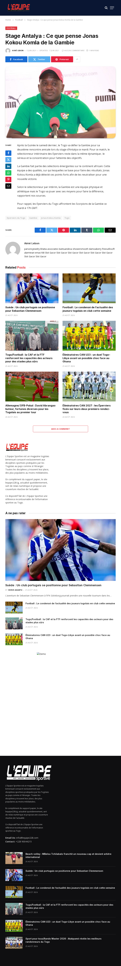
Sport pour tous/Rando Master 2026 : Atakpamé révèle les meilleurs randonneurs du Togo (63, 940)
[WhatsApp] (8, 173)
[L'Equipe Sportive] (19, 7)
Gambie (33, 217)
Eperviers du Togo (16, 217)
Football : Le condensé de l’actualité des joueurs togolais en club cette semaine (88, 309)
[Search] (106, 7)
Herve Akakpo (15, 590)
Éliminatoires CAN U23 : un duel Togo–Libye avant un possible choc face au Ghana (86, 358)
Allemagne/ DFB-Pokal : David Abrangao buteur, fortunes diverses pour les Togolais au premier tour (30, 409)
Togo (67, 217)
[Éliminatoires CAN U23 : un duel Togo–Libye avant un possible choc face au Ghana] (89, 336)
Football (11, 28)
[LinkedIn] (8, 166)
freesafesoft (108, 248)
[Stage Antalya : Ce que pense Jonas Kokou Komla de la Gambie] (60, 102)
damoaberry (95, 248)
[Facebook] (8, 153)
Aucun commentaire (74, 50)
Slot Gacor (50, 252)
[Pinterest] (8, 179)
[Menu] (112, 7)
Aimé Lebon (17, 50)
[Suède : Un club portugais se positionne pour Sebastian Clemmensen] (31, 288)
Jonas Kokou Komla (51, 217)
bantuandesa (65, 248)
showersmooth (80, 248)
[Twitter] (8, 159)
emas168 (39, 252)
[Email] (8, 186)
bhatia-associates (49, 248)
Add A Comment (60, 428)
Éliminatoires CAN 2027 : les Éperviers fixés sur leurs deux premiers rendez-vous (87, 409)
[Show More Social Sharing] (77, 59)
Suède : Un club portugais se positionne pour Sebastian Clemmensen (30, 309)
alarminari (29, 252)
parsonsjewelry (32, 248)
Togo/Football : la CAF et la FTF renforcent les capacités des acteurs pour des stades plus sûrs (28, 358)
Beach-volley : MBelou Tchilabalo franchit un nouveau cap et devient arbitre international (68, 855)
